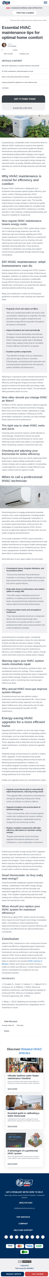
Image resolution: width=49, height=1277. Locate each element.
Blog (7, 20)
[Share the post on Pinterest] (16, 1031)
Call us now (37, 1274)
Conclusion (5, 88)
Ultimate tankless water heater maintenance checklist (23, 1077)
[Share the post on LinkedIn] (20, 1031)
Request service (13, 1274)
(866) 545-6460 (25, 1203)
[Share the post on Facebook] (12, 1031)
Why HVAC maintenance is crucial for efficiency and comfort (20, 66)
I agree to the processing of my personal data (24, 96)
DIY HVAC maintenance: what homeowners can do (17, 71)
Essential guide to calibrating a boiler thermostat (23, 1114)
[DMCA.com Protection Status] (24, 1261)
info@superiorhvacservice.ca (24, 1208)
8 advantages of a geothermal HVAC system (23, 1152)
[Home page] (2, 20)
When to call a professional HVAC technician (15, 77)
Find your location (25, 13)
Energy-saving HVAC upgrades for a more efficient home (19, 82)
